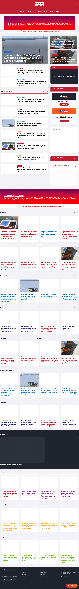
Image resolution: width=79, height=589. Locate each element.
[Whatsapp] (14, 579)
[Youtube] (11, 579)
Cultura (45, 11)
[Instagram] (8, 579)
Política (39, 11)
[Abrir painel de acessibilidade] (76, 294)
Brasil (51, 11)
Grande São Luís (30, 11)
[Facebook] (4, 579)
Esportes (58, 11)
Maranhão (21, 11)
